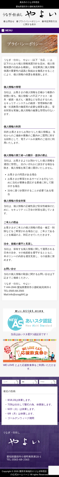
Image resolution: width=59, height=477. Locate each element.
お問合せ (10, 21)
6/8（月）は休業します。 (21, 413)
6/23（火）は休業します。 (22, 409)
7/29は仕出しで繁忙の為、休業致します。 (30, 404)
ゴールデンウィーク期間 (21, 418)
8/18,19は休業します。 (20, 400)
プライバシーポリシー (29, 21)
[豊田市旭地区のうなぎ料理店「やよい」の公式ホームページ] (29, 17)
